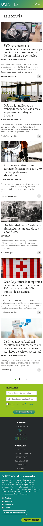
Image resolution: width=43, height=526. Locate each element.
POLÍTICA (21, 450)
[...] (21, 431)
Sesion (7, 508)
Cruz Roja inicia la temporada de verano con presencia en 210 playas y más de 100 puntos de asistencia (23, 286)
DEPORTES (21, 465)
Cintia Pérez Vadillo (9, 136)
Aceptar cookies (31, 520)
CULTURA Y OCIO (21, 461)
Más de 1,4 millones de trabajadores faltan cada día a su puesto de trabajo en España (22, 110)
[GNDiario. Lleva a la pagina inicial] (9, 4)
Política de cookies (21, 494)
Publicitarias (9, 504)
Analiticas (8, 501)
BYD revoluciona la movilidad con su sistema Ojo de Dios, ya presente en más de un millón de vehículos (23, 50)
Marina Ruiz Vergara (9, 196)
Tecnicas (8, 498)
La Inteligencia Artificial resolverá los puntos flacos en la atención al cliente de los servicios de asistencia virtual (23, 346)
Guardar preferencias (14, 512)
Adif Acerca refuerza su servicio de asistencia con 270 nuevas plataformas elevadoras (23, 170)
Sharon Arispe (6, 252)
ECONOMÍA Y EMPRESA (11, 119)
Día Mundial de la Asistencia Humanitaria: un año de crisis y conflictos (23, 229)
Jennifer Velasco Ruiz (9, 76)
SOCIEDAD (5, 236)
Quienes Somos (21, 426)
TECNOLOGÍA (21, 457)
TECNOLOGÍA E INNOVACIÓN (13, 60)
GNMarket (21, 435)
